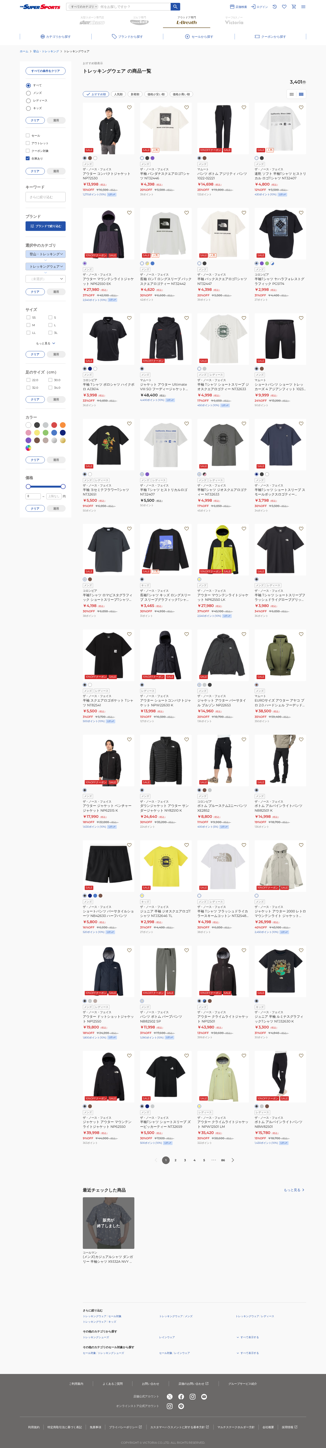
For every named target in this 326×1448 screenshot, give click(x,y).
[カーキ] (90, 158)
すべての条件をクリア (45, 71)
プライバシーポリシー (123, 1427)
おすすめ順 (99, 94)
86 (223, 1160)
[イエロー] (199, 579)
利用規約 (34, 1427)
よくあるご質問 (113, 1383)
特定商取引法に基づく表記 (64, 1427)
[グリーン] (267, 263)
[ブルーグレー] (90, 896)
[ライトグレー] (142, 474)
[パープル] (152, 158)
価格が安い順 (156, 94)
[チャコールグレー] (85, 579)
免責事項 (95, 1427)
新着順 (135, 94)
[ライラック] (147, 474)
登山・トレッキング (46, 51)
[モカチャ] (210, 1001)
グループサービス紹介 (242, 1383)
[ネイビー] (90, 369)
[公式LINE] (181, 1406)
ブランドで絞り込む (48, 226)
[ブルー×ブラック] (204, 1001)
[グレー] (204, 369)
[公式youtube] (204, 1397)
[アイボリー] (256, 896)
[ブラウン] (90, 579)
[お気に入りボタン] (129, 107)
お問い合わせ (150, 1383)
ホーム (24, 51)
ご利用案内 (76, 1383)
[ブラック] (85, 158)
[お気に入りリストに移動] (284, 7)
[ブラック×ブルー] (256, 263)
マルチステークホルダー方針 (236, 1427)
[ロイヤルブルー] (152, 263)
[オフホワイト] (199, 896)
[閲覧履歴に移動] (274, 7)
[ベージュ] (95, 1001)
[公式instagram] (192, 1397)
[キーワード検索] (175, 7)
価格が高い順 (181, 94)
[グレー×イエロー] (147, 263)
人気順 (118, 94)
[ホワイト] (95, 158)
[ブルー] (95, 896)
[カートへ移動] (294, 7)
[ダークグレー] (199, 685)
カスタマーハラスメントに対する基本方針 (177, 1427)
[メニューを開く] (303, 7)
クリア (35, 120)
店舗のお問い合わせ (191, 1383)
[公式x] (170, 1397)
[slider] (28, 486)
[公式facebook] (181, 1397)
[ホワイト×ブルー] (272, 263)
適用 (56, 120)
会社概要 (268, 1427)
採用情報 (287, 1427)
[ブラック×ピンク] (204, 474)
